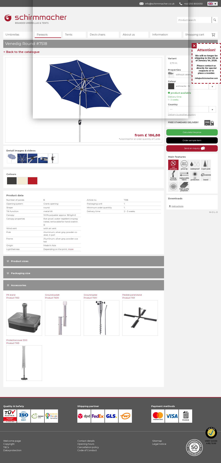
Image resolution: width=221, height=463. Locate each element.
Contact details (85, 440)
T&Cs (6, 447)
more (70, 249)
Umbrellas (12, 34)
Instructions (177, 206)
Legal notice (159, 444)
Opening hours (85, 444)
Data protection (12, 450)
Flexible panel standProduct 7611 (132, 296)
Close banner (194, 46)
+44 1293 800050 (193, 3)
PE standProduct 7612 (12, 296)
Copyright (9, 444)
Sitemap (157, 440)
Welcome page (12, 440)
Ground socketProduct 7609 (52, 296)
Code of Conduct (87, 450)
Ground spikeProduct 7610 (90, 296)
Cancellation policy (88, 447)
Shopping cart (194, 34)
